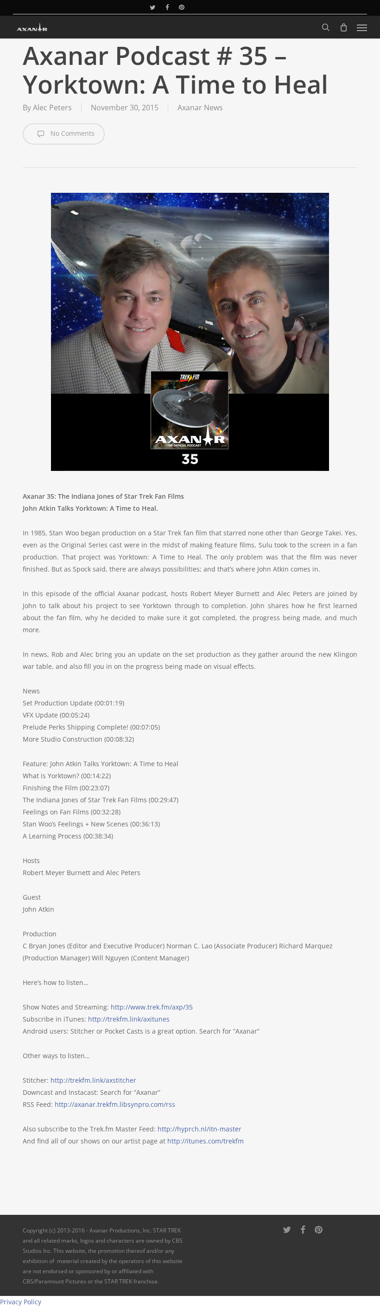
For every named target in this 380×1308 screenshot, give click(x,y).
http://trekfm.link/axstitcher (93, 1080)
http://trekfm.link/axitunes (129, 1019)
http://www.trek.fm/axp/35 (152, 1007)
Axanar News (200, 107)
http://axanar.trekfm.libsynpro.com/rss (115, 1104)
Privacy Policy (20, 1301)
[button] (362, 27)
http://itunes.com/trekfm (205, 1141)
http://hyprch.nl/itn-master (199, 1128)
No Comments (72, 133)
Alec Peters (52, 107)
